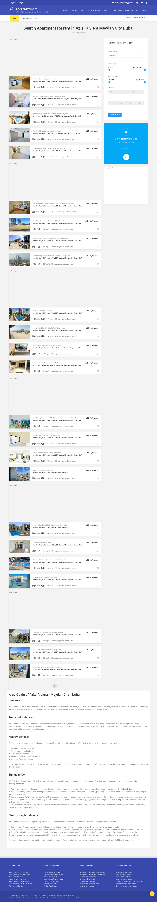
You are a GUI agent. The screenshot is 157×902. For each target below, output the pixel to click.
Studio (112, 92)
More (144, 10)
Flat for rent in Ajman (87, 881)
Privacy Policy (62, 895)
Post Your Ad (131, 10)
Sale (82, 10)
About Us (36, 895)
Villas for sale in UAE (51, 881)
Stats (106, 10)
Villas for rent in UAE (51, 877)
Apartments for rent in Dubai (18, 872)
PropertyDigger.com (21, 895)
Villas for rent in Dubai (16, 877)
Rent (74, 10)
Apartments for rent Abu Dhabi (19, 874)
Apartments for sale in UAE (53, 879)
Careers (71, 895)
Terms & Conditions (48, 895)
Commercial (94, 10)
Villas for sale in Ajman (123, 877)
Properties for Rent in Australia (69, 898)
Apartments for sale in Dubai (19, 881)
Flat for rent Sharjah (16, 886)
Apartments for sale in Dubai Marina (92, 874)
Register (13, 2)
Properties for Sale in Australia (46, 898)
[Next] (54, 685)
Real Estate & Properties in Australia (21, 898)
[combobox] (140, 18)
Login (21, 2)
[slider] (109, 70)
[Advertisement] (55, 57)
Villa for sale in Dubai (87, 879)
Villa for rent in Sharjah (88, 877)
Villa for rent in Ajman (87, 886)
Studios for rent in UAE (52, 872)
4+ (140, 92)
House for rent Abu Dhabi (17, 879)
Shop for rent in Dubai (123, 874)
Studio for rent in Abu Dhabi (89, 884)
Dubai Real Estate (50, 886)
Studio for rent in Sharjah (124, 879)
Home (66, 10)
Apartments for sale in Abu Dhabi (20, 884)
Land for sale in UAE (51, 884)
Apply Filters (115, 115)
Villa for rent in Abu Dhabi (124, 872)
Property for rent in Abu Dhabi (126, 884)
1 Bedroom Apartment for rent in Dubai (129, 881)
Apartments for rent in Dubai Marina (92, 872)
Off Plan (117, 10)
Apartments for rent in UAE (53, 874)
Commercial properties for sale (126, 886)
